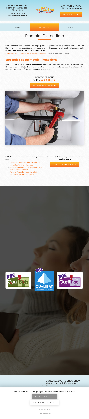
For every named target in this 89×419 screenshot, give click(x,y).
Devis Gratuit (70, 14)
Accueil (17, 27)
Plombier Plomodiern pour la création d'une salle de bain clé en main (26, 168)
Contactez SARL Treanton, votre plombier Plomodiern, (25, 54)
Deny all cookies (45, 403)
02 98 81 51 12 (74, 8)
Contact (71, 27)
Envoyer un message (43, 85)
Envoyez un (64, 164)
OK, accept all (45, 397)
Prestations (43, 27)
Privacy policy (45, 414)
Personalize (45, 409)
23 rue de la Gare (17, 14)
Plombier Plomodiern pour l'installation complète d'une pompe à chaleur (24, 173)
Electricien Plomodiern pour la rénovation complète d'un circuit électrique (25, 163)
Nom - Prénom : (47, 386)
